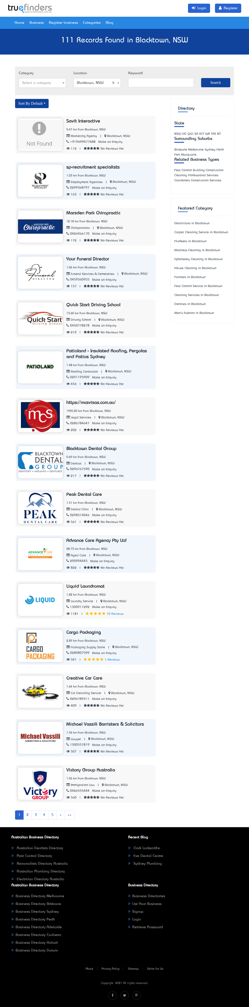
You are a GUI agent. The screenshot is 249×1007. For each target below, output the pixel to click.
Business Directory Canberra (38, 935)
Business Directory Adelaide (39, 927)
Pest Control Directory (34, 856)
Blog (109, 22)
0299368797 (79, 187)
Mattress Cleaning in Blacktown (197, 250)
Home (19, 22)
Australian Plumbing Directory (40, 871)
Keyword (135, 73)
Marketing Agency (83, 136)
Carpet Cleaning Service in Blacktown (201, 232)
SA (196, 134)
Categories (92, 22)
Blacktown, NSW (118, 136)
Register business (63, 22)
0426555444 (79, 790)
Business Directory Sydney (37, 911)
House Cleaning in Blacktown (195, 268)
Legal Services (80, 417)
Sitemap (133, 968)
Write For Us (155, 968)
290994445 (79, 561)
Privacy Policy (110, 968)
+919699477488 (83, 142)
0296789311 (79, 699)
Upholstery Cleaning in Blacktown (198, 259)
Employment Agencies (86, 182)
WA (207, 134)
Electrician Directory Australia (40, 879)
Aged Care (78, 555)
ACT (201, 134)
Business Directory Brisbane (38, 904)
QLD (190, 134)
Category (26, 73)
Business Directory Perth (35, 919)
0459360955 (79, 279)
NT (219, 134)
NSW (177, 134)
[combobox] (42, 83)
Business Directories (148, 896)
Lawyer (75, 739)
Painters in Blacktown (189, 277)
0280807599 (79, 653)
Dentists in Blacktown (190, 304)
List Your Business (146, 904)
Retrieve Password (147, 927)
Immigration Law (82, 785)
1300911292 (79, 607)
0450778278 (79, 325)
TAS (213, 134)
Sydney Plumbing (147, 863)
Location (80, 73)
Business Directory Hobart (37, 942)
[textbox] (42, 83)
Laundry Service (81, 601)
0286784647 (79, 423)
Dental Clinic (79, 509)
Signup (137, 911)
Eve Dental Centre (147, 856)
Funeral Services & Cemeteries (92, 274)
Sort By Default (30, 103)
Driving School (80, 319)
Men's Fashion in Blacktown (194, 313)
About (89, 968)
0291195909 (79, 377)
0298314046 (79, 515)
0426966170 (79, 233)
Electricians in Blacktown (192, 223)
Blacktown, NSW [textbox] (90, 83)
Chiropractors (80, 228)
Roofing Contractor (84, 371)
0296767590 (79, 469)
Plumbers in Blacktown (190, 241)
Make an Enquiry (110, 142)
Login (136, 919)
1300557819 (79, 744)
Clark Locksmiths (146, 848)
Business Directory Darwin (37, 950)
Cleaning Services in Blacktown (196, 295)
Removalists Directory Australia (42, 863)
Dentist (75, 463)
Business (36, 22)
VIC (184, 134)
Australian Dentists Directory (39, 848)
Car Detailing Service (85, 693)
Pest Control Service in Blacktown (198, 286)
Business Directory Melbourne (40, 896)
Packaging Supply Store (87, 647)
